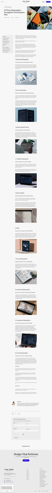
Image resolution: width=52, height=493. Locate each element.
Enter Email (15, 429)
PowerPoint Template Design (43, 471)
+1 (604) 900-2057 (8, 480)
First (14, 423)
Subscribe (16, 437)
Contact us (48, 1)
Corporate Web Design (42, 475)
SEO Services (41, 479)
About (27, 475)
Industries (27, 476)
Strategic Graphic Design (43, 481)
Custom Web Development (43, 476)
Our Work (27, 471)
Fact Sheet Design (42, 474)
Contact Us (27, 479)
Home (27, 470)
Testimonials (28, 474)
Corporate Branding (42, 480)
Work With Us (26, 460)
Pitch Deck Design (42, 470)
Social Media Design (42, 486)
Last (26, 423)
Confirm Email (28, 429)
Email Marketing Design (42, 485)
